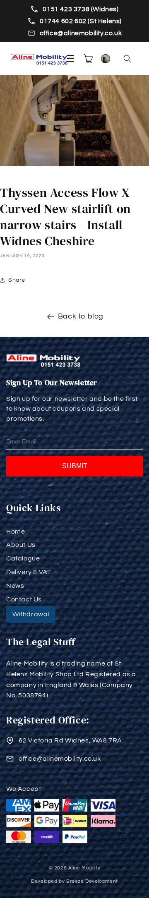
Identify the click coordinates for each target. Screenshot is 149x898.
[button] (127, 59)
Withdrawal (30, 614)
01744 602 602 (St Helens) (81, 21)
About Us (21, 544)
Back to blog (80, 316)
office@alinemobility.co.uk (81, 33)
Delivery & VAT (28, 572)
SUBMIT (74, 465)
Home (15, 531)
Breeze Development (92, 881)
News (15, 585)
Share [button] (16, 280)
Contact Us (24, 599)
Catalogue (23, 558)
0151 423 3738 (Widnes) (80, 9)
